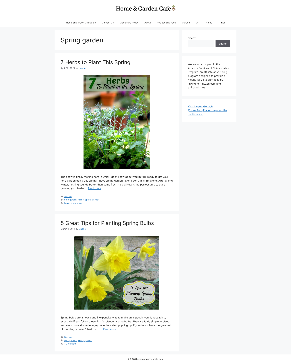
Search (192, 38)
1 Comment (70, 343)
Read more (94, 188)
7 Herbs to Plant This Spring (95, 62)
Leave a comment (73, 203)
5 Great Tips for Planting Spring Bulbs (107, 223)
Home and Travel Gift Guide (81, 22)
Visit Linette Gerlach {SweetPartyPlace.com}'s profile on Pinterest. (207, 110)
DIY (198, 22)
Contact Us (108, 22)
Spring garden (92, 199)
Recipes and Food (166, 22)
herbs (81, 199)
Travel (221, 22)
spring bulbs (70, 340)
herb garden (70, 199)
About (147, 22)
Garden (186, 22)
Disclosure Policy (129, 22)
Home (209, 22)
